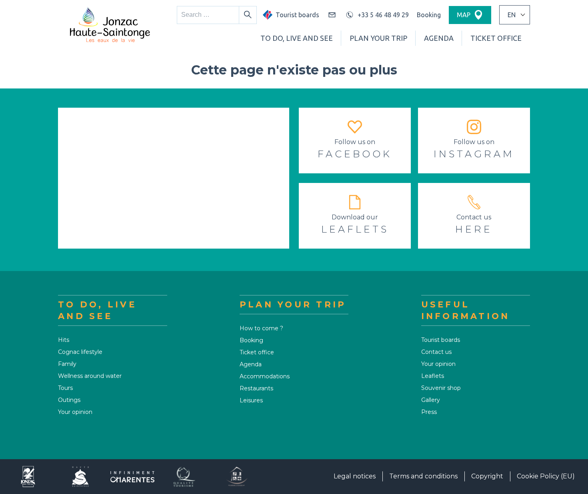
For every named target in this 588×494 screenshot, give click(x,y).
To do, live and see (296, 38)
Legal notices (355, 476)
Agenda (439, 38)
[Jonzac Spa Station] (28, 477)
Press (429, 412)
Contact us (436, 351)
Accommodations (265, 376)
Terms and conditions (423, 476)
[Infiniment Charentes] (132, 477)
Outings (69, 400)
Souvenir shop (441, 388)
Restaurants (256, 388)
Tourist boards (440, 339)
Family (67, 363)
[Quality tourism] (184, 477)
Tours (65, 388)
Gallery (430, 400)
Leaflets (432, 376)
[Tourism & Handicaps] (236, 477)
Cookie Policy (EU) (546, 476)
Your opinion (75, 412)
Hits (63, 339)
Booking (429, 14)
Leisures (251, 400)
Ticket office (496, 38)
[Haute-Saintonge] (80, 477)
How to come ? (261, 328)
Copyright (487, 476)
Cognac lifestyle (80, 351)
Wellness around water (90, 376)
